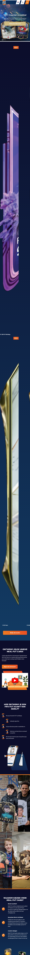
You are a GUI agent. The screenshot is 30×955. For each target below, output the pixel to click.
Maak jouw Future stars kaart (15, 20)
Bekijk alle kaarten (15, 632)
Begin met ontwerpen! (10, 666)
